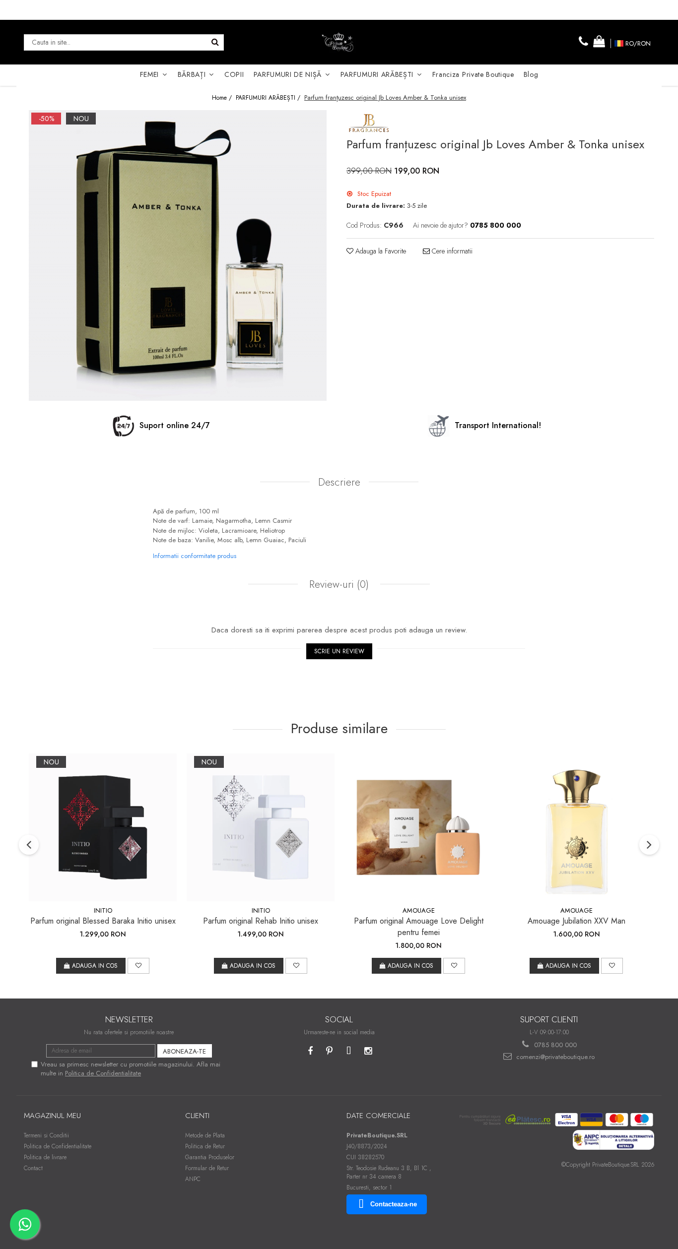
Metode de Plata (205, 1135)
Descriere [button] (339, 482)
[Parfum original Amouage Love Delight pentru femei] (418, 827)
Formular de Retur (207, 1168)
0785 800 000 (554, 1045)
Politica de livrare (45, 1157)
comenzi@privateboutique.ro (554, 1057)
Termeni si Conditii (46, 1135)
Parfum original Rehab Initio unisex (260, 921)
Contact (33, 1168)
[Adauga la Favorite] (138, 966)
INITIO (103, 910)
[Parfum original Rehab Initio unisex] (261, 827)
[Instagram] (368, 1051)
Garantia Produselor (209, 1157)
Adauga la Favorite (379, 251)
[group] (178, 255)
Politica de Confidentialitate (103, 1073)
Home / (223, 98)
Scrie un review (339, 651)
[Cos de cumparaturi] (599, 42)
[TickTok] (348, 1051)
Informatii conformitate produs (194, 556)
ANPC (193, 1179)
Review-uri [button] (337, 584)
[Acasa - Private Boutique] (339, 42)
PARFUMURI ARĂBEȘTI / (269, 98)
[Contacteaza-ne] (584, 42)
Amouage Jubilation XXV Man (576, 921)
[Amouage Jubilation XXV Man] (576, 827)
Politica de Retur (205, 1146)
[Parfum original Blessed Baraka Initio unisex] (103, 827)
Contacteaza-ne (393, 1204)
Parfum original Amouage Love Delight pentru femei (418, 926)
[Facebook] (310, 1051)
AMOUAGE (419, 910)
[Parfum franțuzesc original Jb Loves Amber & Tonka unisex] (178, 255)
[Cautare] (215, 42)
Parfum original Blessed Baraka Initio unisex (103, 921)
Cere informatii (451, 251)
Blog (531, 74)
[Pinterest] (329, 1051)
